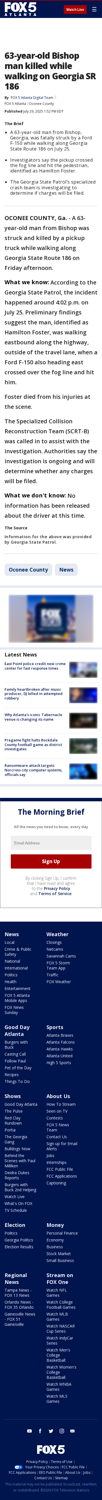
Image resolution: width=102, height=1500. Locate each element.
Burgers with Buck (16, 1044)
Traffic (52, 974)
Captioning (56, 1183)
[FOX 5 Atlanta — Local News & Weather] (21, 9)
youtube (29, 1431)
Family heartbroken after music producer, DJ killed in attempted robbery (34, 694)
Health (10, 981)
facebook (40, 1431)
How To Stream (61, 1104)
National (12, 961)
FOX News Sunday (14, 1010)
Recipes (12, 1074)
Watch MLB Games (57, 1316)
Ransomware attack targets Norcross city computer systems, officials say (34, 770)
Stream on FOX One (59, 1278)
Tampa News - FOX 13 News (18, 1292)
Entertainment (18, 988)
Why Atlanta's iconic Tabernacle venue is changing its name (33, 717)
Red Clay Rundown (13, 1120)
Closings (54, 942)
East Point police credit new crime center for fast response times (35, 666)
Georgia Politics (19, 1240)
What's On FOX (18, 1203)
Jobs (50, 1155)
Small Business (60, 1260)
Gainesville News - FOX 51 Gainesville (20, 1319)
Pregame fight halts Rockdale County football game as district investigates (33, 744)
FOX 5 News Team (57, 1127)
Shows (13, 1096)
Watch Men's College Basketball (58, 1355)
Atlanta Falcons (60, 1042)
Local (9, 942)
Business (54, 1246)
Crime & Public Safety (18, 951)
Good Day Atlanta (17, 1030)
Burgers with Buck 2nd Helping (20, 1187)
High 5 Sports (58, 1062)
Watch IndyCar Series (59, 1340)
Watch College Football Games (61, 1304)
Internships (56, 1162)
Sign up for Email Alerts (61, 1146)
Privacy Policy (57, 888)
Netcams (54, 949)
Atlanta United (59, 1055)
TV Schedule (16, 1210)
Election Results (19, 1246)
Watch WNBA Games (58, 1386)
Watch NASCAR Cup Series (60, 1328)
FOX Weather (58, 981)
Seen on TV (56, 1111)
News (66, 569)
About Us (58, 1096)
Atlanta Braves (59, 1035)
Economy (55, 1240)
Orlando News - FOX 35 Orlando (19, 1304)
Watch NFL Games (56, 1292)
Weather (57, 934)
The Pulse (14, 1111)
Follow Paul (15, 1061)
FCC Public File (59, 1169)
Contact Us (56, 1136)
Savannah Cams (61, 956)
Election (15, 1224)
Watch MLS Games (56, 1398)
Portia (10, 1130)
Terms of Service (54, 893)
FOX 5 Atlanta (15, 103)
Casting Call (15, 1054)
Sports (54, 1027)
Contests (54, 1118)
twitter (51, 1431)
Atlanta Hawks (59, 1049)
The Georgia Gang (16, 1139)
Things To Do (17, 1081)
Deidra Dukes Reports (17, 1175)
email (72, 1431)
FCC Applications (61, 1176)
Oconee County (41, 103)
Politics (11, 974)
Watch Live (75, 10)
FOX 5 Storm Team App (58, 965)
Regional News (16, 1278)
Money (55, 1224)
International (16, 968)
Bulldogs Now (17, 1148)
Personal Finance (62, 1233)
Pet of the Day (18, 1067)
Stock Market (58, 1253)
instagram (61, 1431)
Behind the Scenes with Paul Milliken (20, 1160)
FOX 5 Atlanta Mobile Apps (17, 998)
